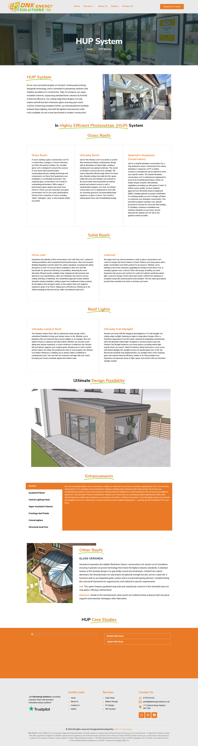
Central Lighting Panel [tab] (39, 499)
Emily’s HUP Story (115, 636)
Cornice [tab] (32, 486)
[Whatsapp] (141, 715)
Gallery (114, 6)
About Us (102, 6)
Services (88, 6)
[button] (137, 636)
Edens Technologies (123, 729)
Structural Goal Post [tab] (38, 527)
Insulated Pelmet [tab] (37, 492)
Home (77, 6)
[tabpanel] (117, 495)
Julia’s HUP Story (115, 641)
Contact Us (127, 6)
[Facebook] (154, 715)
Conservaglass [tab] (36, 520)
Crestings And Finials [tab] (39, 513)
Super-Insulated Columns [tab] (41, 506)
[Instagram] (148, 715)
